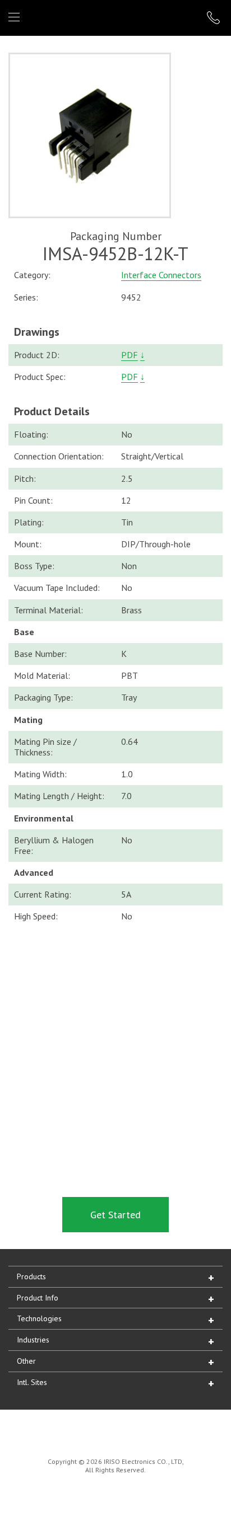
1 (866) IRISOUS (215, 17)
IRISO (113, 17)
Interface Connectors (161, 274)
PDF (129, 354)
